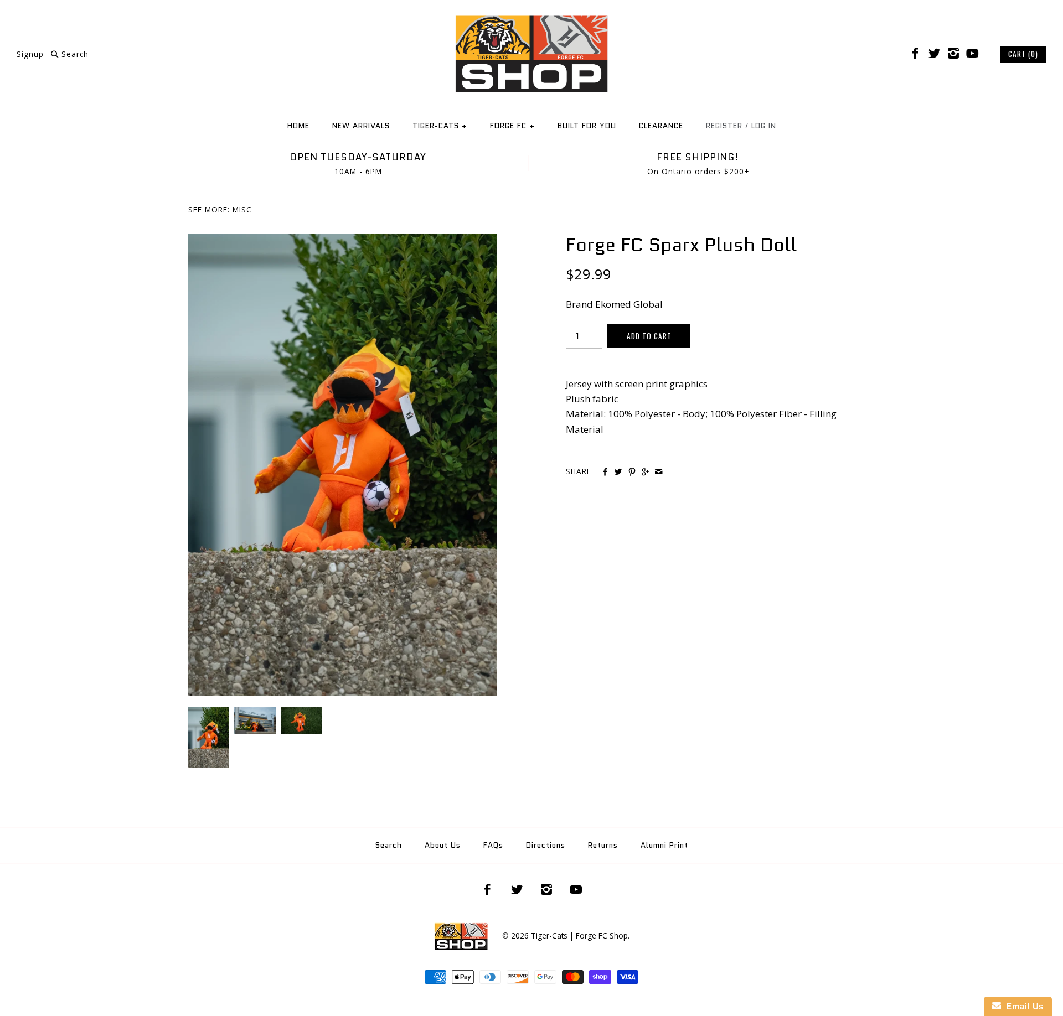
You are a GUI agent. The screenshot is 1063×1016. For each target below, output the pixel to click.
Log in (763, 126)
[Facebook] (915, 54)
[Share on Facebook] (605, 472)
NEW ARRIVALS (361, 126)
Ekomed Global (629, 304)
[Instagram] (953, 54)
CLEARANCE (661, 126)
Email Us (1022, 1006)
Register (724, 126)
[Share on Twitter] (618, 472)
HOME (298, 126)
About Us (443, 845)
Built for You (587, 126)
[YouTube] (972, 54)
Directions (545, 845)
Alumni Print (664, 845)
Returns (603, 845)
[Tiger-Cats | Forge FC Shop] (531, 18)
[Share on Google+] (645, 472)
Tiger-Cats (439, 126)
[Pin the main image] (632, 472)
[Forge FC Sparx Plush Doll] (342, 241)
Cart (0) (1023, 53)
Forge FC (512, 126)
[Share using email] (658, 472)
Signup (30, 54)
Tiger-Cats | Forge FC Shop (579, 935)
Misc (242, 209)
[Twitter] (934, 54)
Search (388, 845)
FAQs (493, 845)
